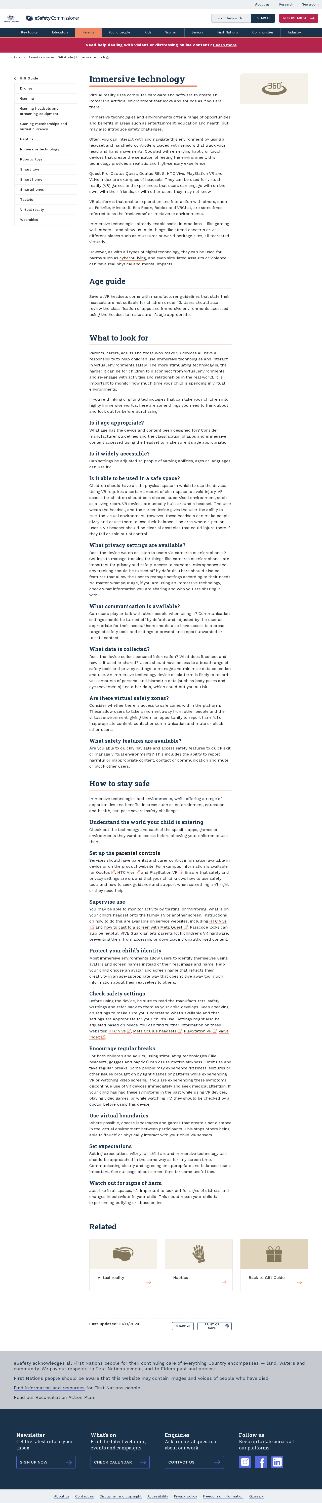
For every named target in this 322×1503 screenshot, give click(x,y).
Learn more (225, 45)
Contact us (84, 1496)
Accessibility (157, 1496)
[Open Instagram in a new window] (245, 1459)
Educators (60, 32)
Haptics (26, 139)
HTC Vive (175, 173)
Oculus (105, 872)
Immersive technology (39, 149)
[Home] (41, 18)
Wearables (29, 220)
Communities (262, 32)
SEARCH (266, 18)
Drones (26, 88)
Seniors (197, 32)
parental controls (138, 853)
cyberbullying (132, 258)
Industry (294, 32)
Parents (88, 32)
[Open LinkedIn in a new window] (277, 1459)
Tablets (26, 199)
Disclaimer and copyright (121, 1496)
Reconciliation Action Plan (64, 1397)
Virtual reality (32, 209)
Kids (147, 32)
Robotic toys (31, 159)
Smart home (31, 179)
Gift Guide (65, 57)
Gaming (27, 98)
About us (262, 4)
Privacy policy (185, 1496)
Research (286, 4)
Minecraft (121, 207)
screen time (162, 1171)
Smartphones (32, 189)
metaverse (136, 213)
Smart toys (29, 169)
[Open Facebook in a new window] (261, 1459)
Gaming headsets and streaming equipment (39, 111)
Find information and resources (49, 1387)
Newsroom (310, 4)
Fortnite (102, 207)
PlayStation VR (166, 872)
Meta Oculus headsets (157, 1031)
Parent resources (41, 57)
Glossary (256, 1496)
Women (171, 32)
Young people (119, 32)
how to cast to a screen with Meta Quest (145, 927)
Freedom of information (223, 1496)
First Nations (227, 32)
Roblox (161, 207)
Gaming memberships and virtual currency (43, 126)
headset (97, 145)
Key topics (29, 32)
